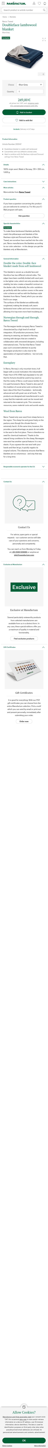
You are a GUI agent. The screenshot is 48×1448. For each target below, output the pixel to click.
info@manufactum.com (24, 555)
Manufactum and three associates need (17, 1417)
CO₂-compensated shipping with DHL (24, 106)
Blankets (13, 17)
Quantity (10, 91)
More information (40, 1446)
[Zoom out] (39, 74)
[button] (44, 39)
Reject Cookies (7, 1446)
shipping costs (33, 103)
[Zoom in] (43, 74)
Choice (11, 85)
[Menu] (3, 3)
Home (5, 17)
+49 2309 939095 (19, 552)
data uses (23, 1419)
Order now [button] (24, 721)
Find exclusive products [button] (24, 638)
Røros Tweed (24, 192)
